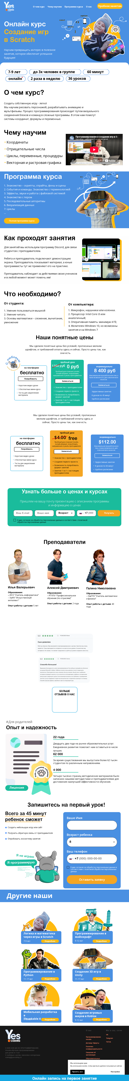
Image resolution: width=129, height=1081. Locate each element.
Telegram (109, 1038)
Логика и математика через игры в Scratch (39, 935)
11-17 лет (28, 979)
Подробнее (50, 941)
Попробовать (30, 379)
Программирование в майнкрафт (90, 935)
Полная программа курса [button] (21, 220)
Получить (109, 513)
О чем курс (39, 6)
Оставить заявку (92, 879)
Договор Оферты (92, 1043)
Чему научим (55, 6)
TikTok (108, 1042)
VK (107, 1035)
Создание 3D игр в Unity (88, 973)
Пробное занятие (110, 6)
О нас (89, 6)
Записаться (67, 381)
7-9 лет (27, 941)
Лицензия (17, 787)
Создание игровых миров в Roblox (88, 1014)
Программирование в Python (39, 973)
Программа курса (73, 6)
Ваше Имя (74, 818)
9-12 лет (79, 940)
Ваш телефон (77, 851)
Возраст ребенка (79, 835)
